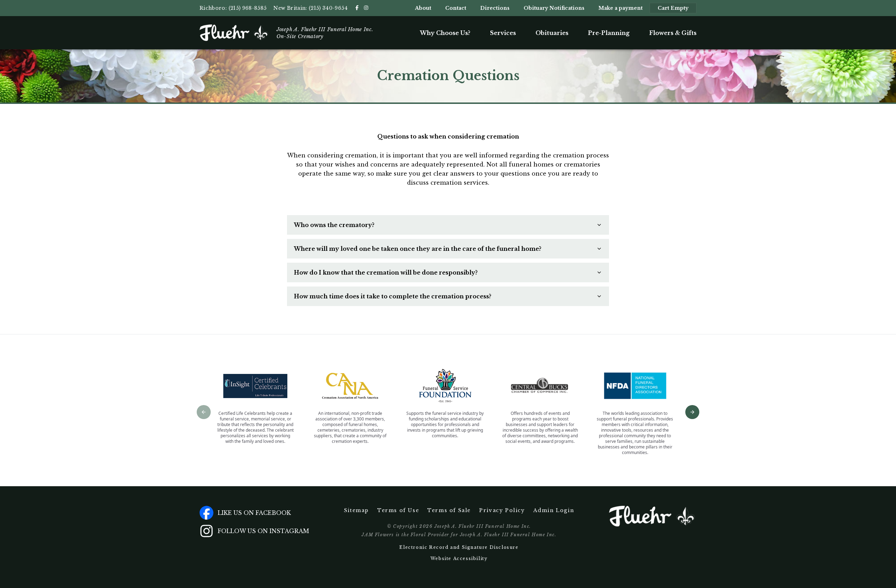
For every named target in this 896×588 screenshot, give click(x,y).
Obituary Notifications (554, 8)
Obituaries (552, 32)
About (423, 8)
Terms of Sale (449, 510)
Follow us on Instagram (263, 530)
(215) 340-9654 (328, 8)
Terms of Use (398, 510)
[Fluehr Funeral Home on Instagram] (366, 7)
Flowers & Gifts (672, 32)
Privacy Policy (502, 510)
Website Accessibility (459, 558)
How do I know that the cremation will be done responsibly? (386, 272)
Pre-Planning (609, 32)
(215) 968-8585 (248, 8)
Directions (495, 8)
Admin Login (553, 510)
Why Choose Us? (445, 32)
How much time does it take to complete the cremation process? (392, 296)
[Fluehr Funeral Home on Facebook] (357, 7)
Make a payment (620, 8)
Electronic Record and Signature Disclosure (458, 547)
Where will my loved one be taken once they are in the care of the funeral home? (417, 248)
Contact (455, 8)
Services (503, 32)
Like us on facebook (254, 512)
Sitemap (356, 510)
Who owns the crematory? (334, 224)
